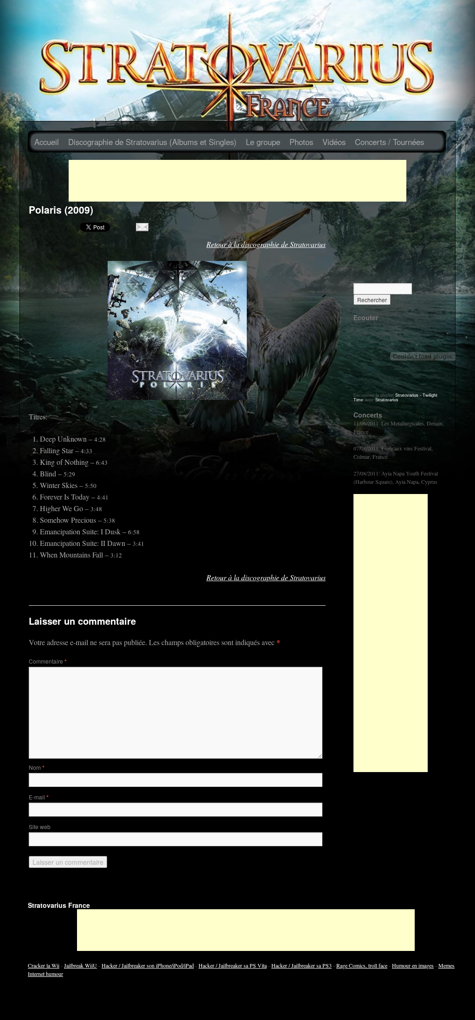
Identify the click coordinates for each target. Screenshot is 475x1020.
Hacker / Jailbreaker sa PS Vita (233, 965)
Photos (301, 141)
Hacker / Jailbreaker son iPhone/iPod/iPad (148, 965)
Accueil (46, 141)
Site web (40, 826)
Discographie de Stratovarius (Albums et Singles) (152, 141)
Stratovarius (386, 400)
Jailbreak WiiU (80, 965)
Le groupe (263, 141)
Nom (37, 767)
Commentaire (48, 661)
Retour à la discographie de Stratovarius (266, 244)
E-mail (39, 797)
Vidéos (334, 141)
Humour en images (413, 965)
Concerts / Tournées (389, 141)
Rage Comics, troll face (361, 965)
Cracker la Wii (43, 965)
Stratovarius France (59, 905)
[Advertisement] (237, 181)
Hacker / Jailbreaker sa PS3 (301, 965)
